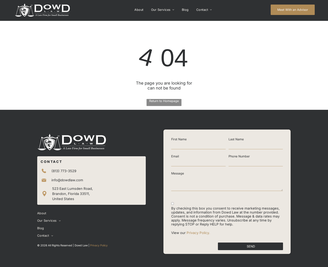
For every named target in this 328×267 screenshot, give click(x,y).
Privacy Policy (99, 245)
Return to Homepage (164, 101)
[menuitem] (139, 10)
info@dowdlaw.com (67, 180)
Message (177, 173)
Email (175, 156)
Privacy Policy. (199, 233)
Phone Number (239, 156)
